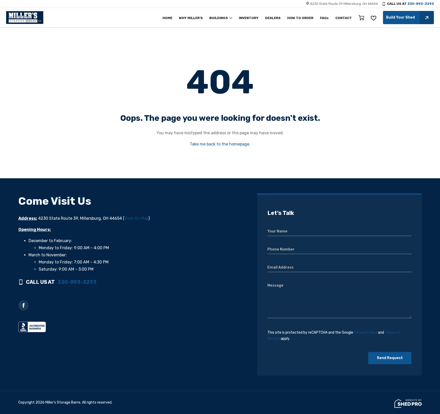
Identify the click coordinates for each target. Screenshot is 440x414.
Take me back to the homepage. (220, 144)
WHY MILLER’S (191, 18)
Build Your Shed (400, 17)
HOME (167, 18)
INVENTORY (248, 18)
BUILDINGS (218, 18)
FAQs (324, 18)
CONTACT (343, 18)
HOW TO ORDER (300, 18)
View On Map (136, 218)
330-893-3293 (420, 4)
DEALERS (273, 18)
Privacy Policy (365, 332)
